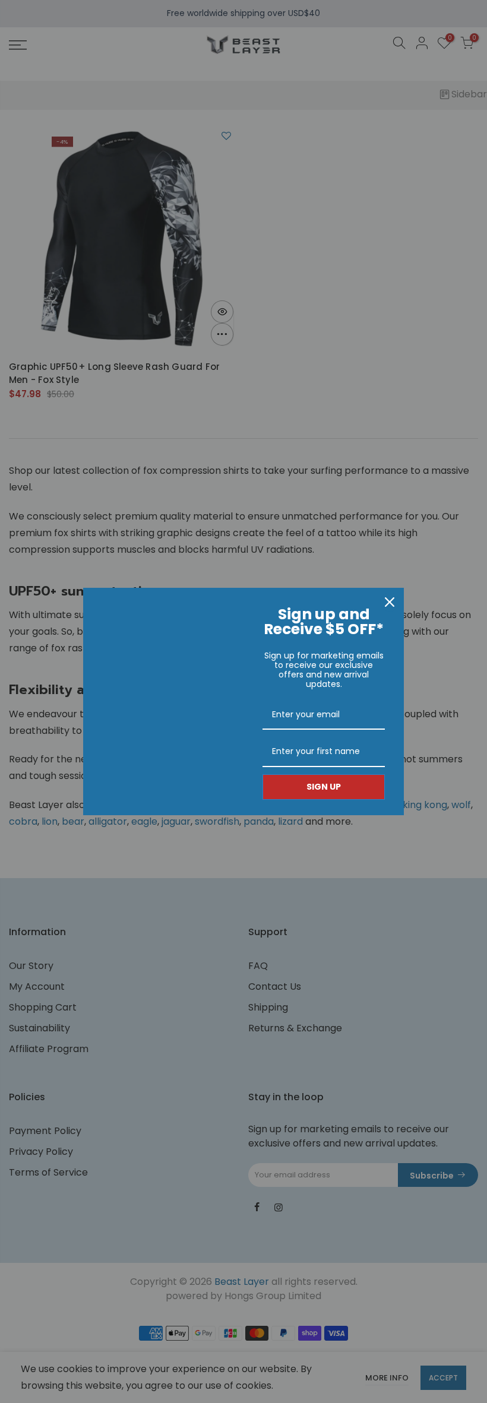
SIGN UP (323, 787)
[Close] (389, 602)
